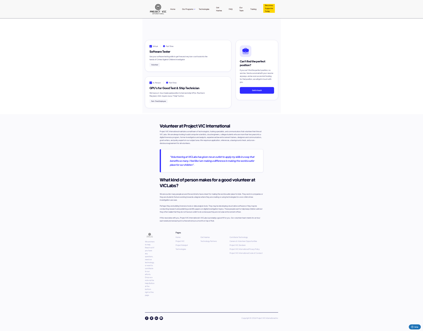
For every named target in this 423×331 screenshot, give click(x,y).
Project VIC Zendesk (238, 245)
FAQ (231, 9)
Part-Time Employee (265, 24)
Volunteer (246, 24)
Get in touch (257, 90)
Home (172, 9)
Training (253, 9)
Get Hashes (205, 237)
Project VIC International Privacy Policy (245, 249)
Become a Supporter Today (269, 8)
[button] (188, 9)
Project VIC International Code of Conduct (246, 253)
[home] (157, 9)
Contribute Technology (239, 237)
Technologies (204, 9)
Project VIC (180, 241)
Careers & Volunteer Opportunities (243, 241)
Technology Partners (208, 241)
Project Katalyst (182, 245)
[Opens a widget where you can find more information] (415, 327)
